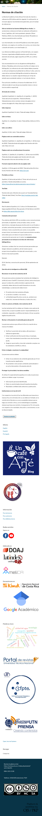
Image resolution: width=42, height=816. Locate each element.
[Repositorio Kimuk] (21, 587)
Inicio (3, 6)
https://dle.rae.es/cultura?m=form (14, 211)
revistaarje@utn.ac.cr (10, 774)
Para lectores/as (7, 513)
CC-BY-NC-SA (8, 781)
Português (6, 434)
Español (5, 431)
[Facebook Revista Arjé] (5, 538)
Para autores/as (7, 516)
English (5, 428)
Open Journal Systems (9, 741)
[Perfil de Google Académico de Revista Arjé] (21, 616)
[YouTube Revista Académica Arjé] (11, 538)
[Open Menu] (2, 2)
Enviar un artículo (9, 416)
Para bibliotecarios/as (9, 519)
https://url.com (24, 170)
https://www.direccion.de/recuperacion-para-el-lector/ (18, 184)
